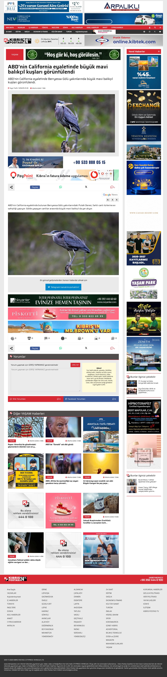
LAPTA (76, 604)
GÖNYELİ (45, 614)
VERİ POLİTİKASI (150, 596)
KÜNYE (146, 604)
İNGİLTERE (55, 27)
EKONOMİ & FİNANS (40, 31)
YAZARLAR (21, 27)
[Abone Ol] (110, 195)
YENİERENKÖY (47, 636)
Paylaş (35, 187)
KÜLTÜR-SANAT (57, 31)
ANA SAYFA (10, 27)
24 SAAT (9, 31)
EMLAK (109, 611)
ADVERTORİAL (112, 629)
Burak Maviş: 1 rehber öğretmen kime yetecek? (147, 481)
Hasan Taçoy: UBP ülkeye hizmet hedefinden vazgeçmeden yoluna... (147, 489)
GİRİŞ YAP (75, 365)
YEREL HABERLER (93, 27)
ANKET (105, 27)
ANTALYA (11, 625)
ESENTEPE (78, 600)
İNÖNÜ (76, 629)
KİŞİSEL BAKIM (112, 614)
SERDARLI (78, 633)
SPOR (108, 618)
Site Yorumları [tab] (19, 399)
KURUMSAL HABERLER (152, 589)
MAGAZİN (110, 640)
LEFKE (44, 607)
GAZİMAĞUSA (47, 596)
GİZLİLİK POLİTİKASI (151, 593)
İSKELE (44, 600)
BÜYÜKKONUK (47, 629)
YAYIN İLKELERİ (149, 600)
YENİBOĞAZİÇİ (79, 636)
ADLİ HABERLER (77, 27)
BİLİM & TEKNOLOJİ (114, 633)
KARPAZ (45, 611)
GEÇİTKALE (78, 618)
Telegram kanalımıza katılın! (65, 287)
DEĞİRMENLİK (47, 625)
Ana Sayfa (11, 589)
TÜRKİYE (45, 27)
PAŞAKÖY (78, 622)
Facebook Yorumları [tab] (76, 399)
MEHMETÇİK (47, 633)
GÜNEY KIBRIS (112, 625)
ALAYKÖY (46, 622)
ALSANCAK (78, 589)
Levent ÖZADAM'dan (105, 32)
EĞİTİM (18, 31)
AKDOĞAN (78, 607)
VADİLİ (76, 614)
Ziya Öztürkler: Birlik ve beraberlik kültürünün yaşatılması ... (146, 390)
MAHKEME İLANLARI (114, 643)
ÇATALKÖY (78, 593)
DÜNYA (65, 27)
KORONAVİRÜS (112, 622)
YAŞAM (14, 54)
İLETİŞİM (146, 607)
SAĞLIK (27, 31)
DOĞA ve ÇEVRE (112, 636)
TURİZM (69, 31)
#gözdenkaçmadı (81, 31)
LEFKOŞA (45, 593)
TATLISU (77, 611)
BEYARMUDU (79, 625)
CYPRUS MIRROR (117, 27)
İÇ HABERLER (33, 27)
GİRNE (44, 589)
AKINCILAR (46, 618)
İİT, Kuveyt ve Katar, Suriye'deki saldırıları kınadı (148, 382)
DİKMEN (77, 596)
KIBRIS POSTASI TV (151, 611)
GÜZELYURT (46, 604)
